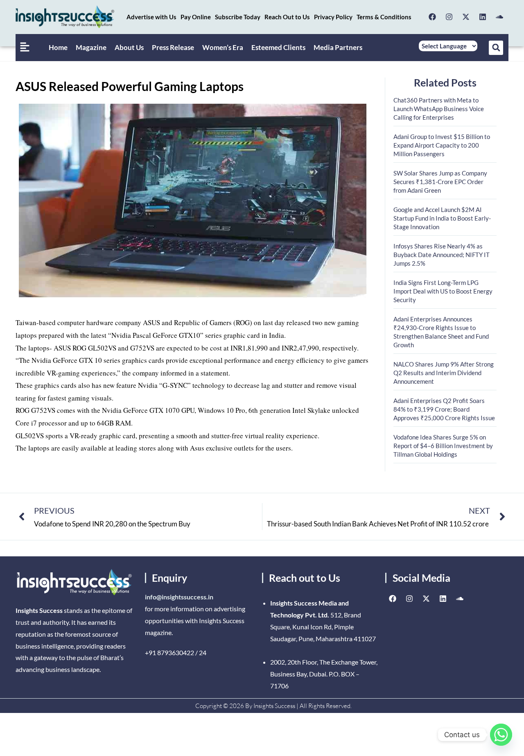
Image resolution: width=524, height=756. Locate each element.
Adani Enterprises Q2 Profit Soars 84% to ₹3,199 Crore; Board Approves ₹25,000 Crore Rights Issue (444, 409)
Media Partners (338, 47)
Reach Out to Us (287, 16)
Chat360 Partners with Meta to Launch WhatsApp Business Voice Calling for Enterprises (438, 108)
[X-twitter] (465, 16)
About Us (129, 47)
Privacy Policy (333, 16)
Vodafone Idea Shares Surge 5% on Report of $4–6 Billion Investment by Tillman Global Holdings (443, 445)
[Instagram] (449, 16)
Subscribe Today (237, 16)
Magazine (91, 47)
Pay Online (196, 16)
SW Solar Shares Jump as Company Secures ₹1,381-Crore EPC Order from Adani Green (440, 181)
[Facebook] (432, 16)
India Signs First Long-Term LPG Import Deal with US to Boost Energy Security (442, 291)
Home (58, 47)
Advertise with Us (151, 16)
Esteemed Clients (278, 47)
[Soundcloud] (499, 16)
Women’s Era (222, 47)
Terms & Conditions (384, 16)
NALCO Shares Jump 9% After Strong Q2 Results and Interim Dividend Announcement (443, 372)
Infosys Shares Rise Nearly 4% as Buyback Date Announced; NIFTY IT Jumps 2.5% (441, 254)
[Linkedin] (482, 16)
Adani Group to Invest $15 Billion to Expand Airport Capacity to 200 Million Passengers (441, 145)
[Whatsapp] (501, 735)
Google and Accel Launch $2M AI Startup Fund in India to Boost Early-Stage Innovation (442, 218)
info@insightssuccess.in (179, 597)
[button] (496, 48)
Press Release (173, 47)
